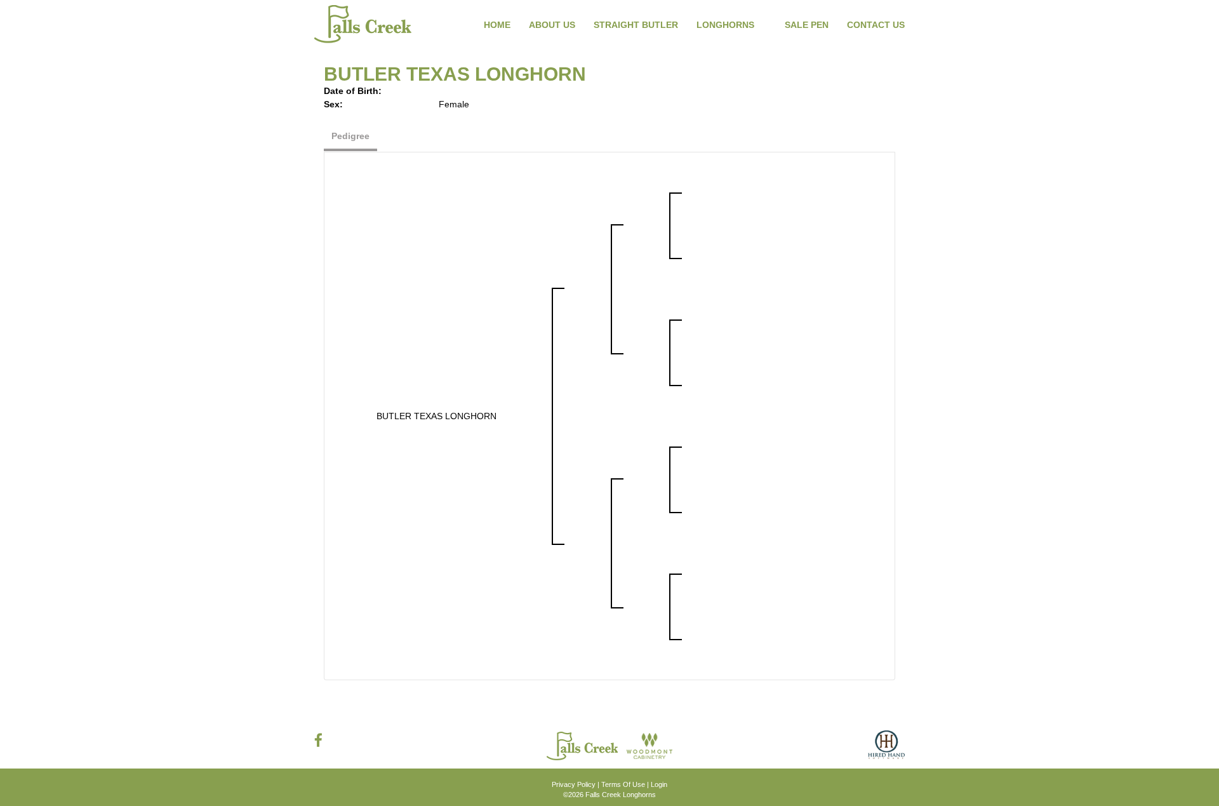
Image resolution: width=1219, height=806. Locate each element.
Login (659, 784)
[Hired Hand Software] (886, 749)
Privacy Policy (574, 784)
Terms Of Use (623, 784)
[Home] (583, 745)
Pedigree (350, 136)
